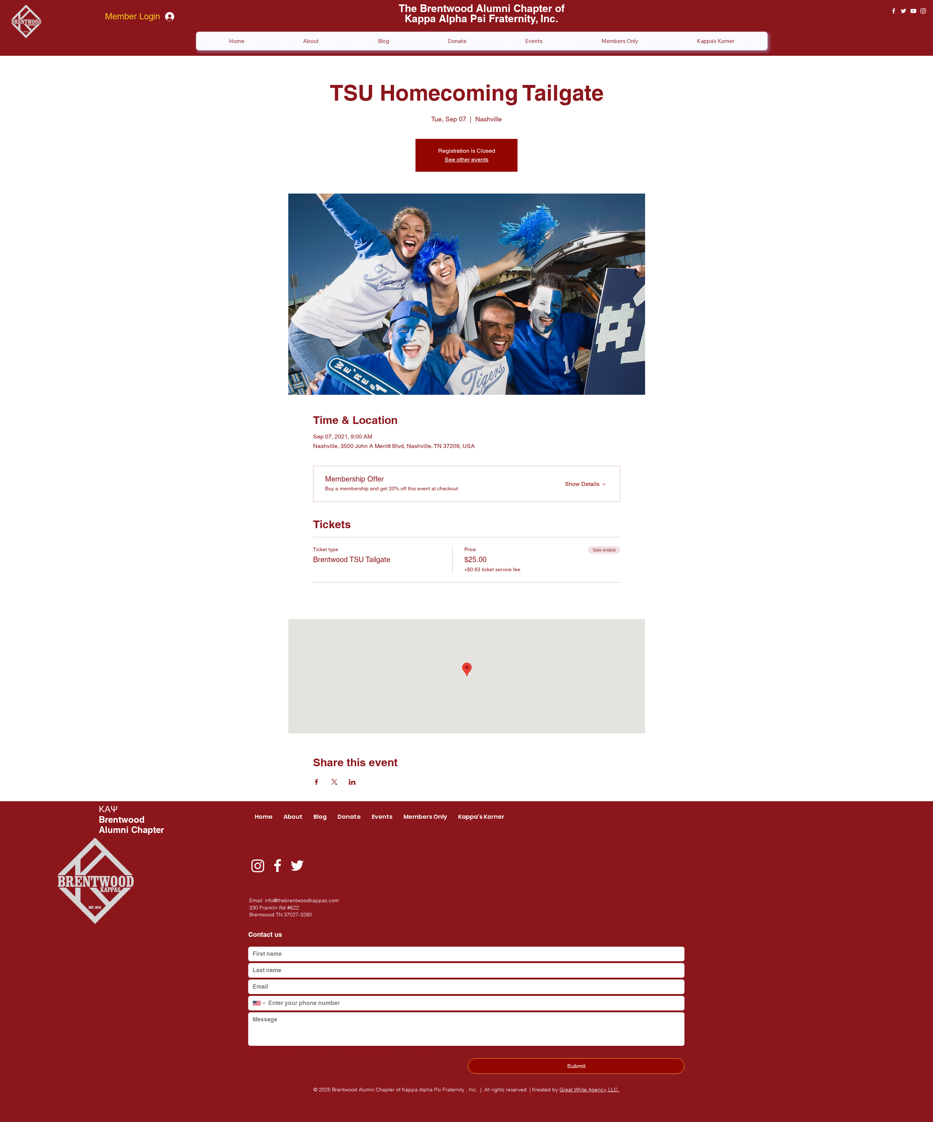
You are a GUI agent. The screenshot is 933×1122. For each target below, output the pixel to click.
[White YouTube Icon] (913, 11)
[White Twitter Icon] (903, 11)
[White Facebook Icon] (893, 11)
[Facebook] (277, 865)
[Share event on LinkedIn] (352, 782)
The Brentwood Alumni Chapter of (482, 8)
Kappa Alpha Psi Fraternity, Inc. (481, 18)
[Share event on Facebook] (316, 782)
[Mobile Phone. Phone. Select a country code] (259, 1003)
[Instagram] (257, 865)
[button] (619, 41)
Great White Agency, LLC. (589, 1089)
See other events (466, 159)
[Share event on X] (334, 782)
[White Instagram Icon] (923, 11)
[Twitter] (297, 865)
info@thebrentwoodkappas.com (302, 900)
